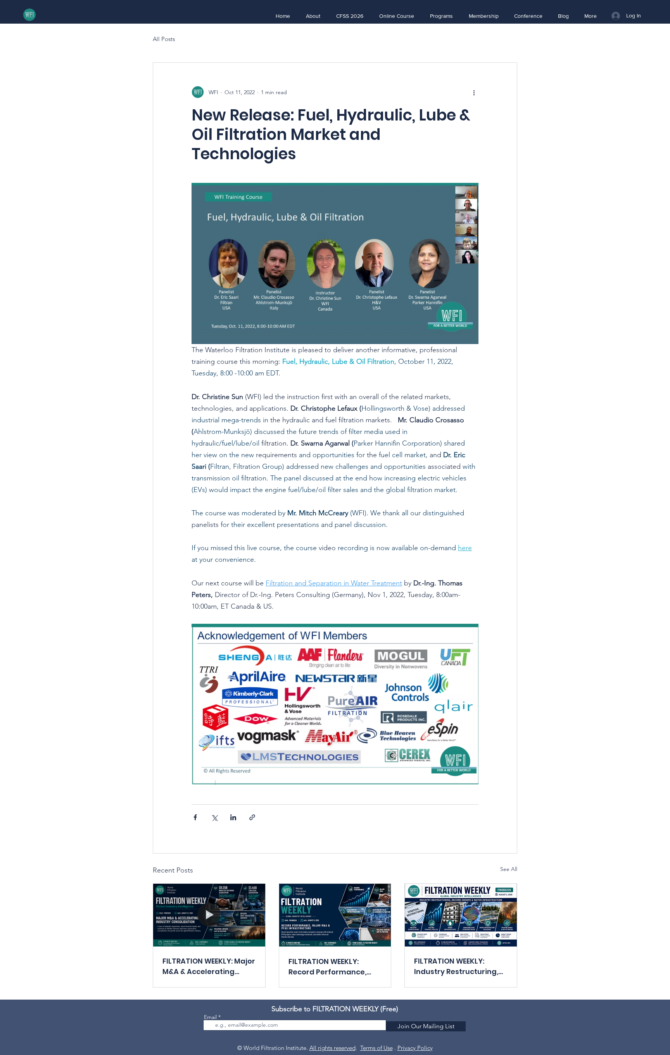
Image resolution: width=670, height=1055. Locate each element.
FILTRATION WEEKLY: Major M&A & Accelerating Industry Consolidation (208, 966)
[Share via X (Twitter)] (214, 817)
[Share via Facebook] (195, 817)
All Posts (164, 39)
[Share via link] (252, 817)
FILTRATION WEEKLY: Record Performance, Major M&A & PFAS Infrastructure (327, 967)
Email (210, 1017)
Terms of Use (376, 1048)
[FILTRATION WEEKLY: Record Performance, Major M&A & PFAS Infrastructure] (335, 915)
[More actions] (473, 92)
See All (508, 869)
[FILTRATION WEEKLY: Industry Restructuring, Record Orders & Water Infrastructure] (461, 915)
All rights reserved (332, 1048)
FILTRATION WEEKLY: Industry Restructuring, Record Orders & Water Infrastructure (456, 966)
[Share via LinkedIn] (233, 817)
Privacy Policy (415, 1048)
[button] (313, 16)
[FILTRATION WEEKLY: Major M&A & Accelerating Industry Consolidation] (209, 915)
